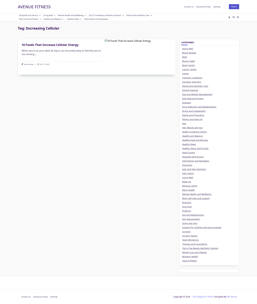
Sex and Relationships (193, 215)
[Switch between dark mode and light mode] (229, 17)
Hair (184, 123)
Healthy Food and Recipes (195, 140)
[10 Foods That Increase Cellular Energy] (140, 57)
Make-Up (186, 181)
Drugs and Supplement (194, 111)
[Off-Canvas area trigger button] (237, 17)
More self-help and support (196, 198)
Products (186, 210)
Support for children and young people (201, 227)
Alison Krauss (29, 64)
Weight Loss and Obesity (194, 252)
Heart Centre (188, 152)
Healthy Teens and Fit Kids (195, 148)
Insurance (187, 165)
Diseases (186, 102)
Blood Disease (189, 52)
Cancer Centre (189, 69)
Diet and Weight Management (197, 94)
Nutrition (186, 202)
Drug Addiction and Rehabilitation (199, 106)
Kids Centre (188, 173)
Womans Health (190, 256)
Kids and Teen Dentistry (194, 169)
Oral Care (187, 206)
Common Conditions (192, 77)
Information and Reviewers (96, 19)
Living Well (48, 15)
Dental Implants (190, 90)
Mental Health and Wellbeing (71, 15)
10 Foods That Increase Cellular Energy (50, 45)
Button (234, 6)
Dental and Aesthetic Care (137, 15)
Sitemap (216, 6)
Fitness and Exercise (192, 119)
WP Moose (232, 296)
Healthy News (73, 19)
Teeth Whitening (190, 240)
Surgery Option (190, 235)
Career (185, 73)
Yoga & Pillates (189, 260)
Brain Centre (188, 65)
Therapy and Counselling (194, 244)
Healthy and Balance (53, 19)
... (36, 54)
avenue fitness (34, 7)
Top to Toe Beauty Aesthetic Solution (105, 15)
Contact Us (189, 6)
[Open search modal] (234, 17)
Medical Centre (189, 185)
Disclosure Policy (203, 6)
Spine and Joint (189, 223)
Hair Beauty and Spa (192, 127)
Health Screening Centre (194, 131)
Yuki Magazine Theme (203, 296)
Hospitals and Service (28, 15)
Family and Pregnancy (193, 115)
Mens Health (188, 190)
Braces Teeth (188, 61)
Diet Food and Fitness (28, 19)
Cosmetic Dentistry (191, 81)
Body (184, 57)
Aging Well (187, 48)
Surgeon (186, 231)
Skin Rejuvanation (191, 219)
